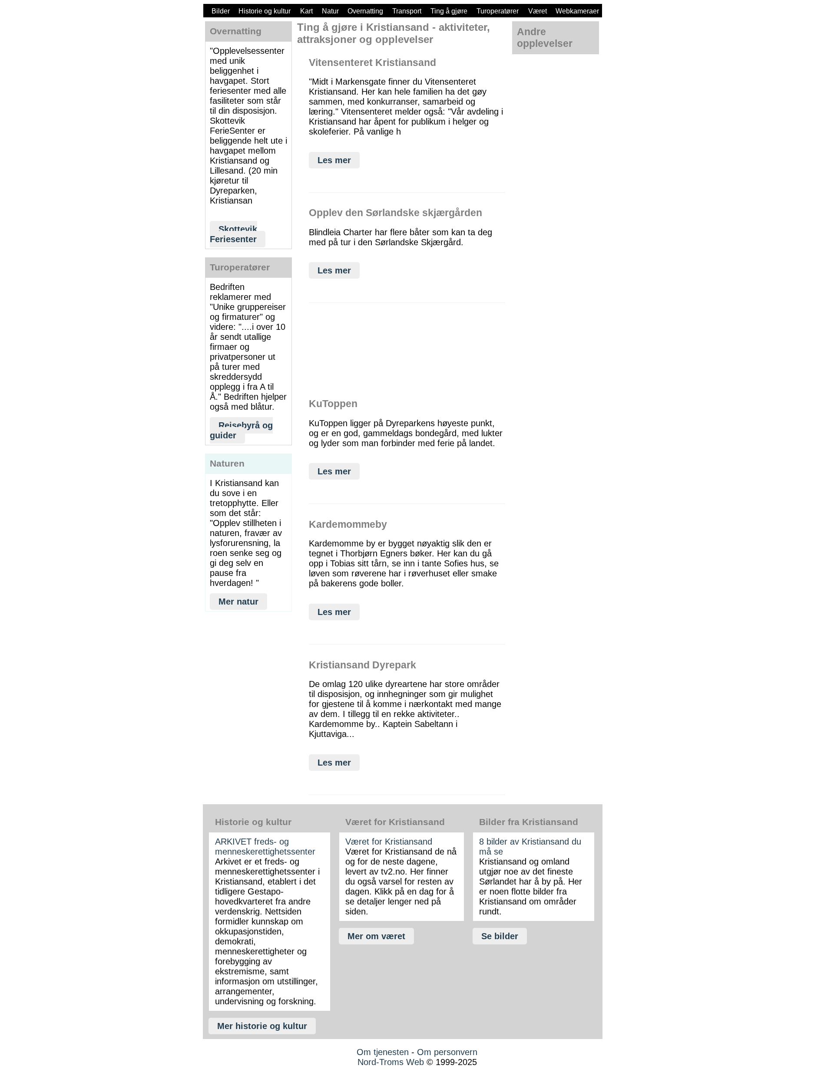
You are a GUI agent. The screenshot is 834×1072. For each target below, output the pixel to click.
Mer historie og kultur (262, 1026)
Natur (330, 11)
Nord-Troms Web (390, 1062)
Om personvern (447, 1052)
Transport (406, 11)
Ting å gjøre (448, 11)
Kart (306, 11)
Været (537, 11)
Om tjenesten (383, 1052)
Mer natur (238, 601)
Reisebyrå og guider (241, 430)
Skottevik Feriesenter (233, 234)
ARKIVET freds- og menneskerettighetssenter (265, 846)
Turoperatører (498, 11)
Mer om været (376, 936)
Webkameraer (577, 11)
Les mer (334, 160)
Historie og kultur (264, 11)
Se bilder (499, 936)
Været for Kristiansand (388, 841)
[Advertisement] (248, 696)
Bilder (221, 11)
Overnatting (365, 11)
